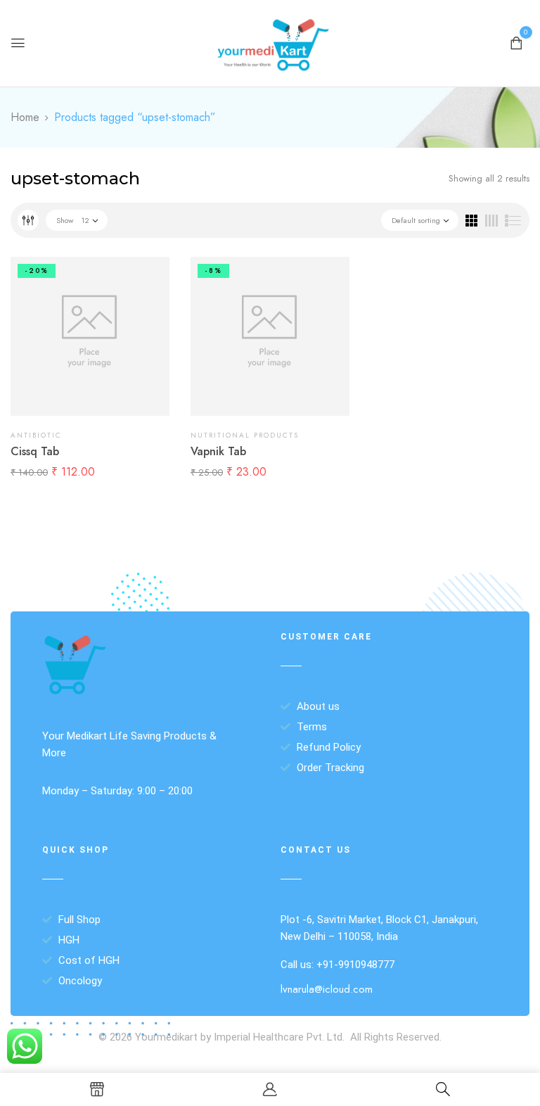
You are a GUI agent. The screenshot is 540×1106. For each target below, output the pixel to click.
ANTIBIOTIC (36, 435)
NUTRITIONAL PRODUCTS (245, 435)
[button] (516, 42)
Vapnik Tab (218, 451)
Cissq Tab (35, 451)
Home (25, 117)
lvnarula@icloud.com (327, 989)
